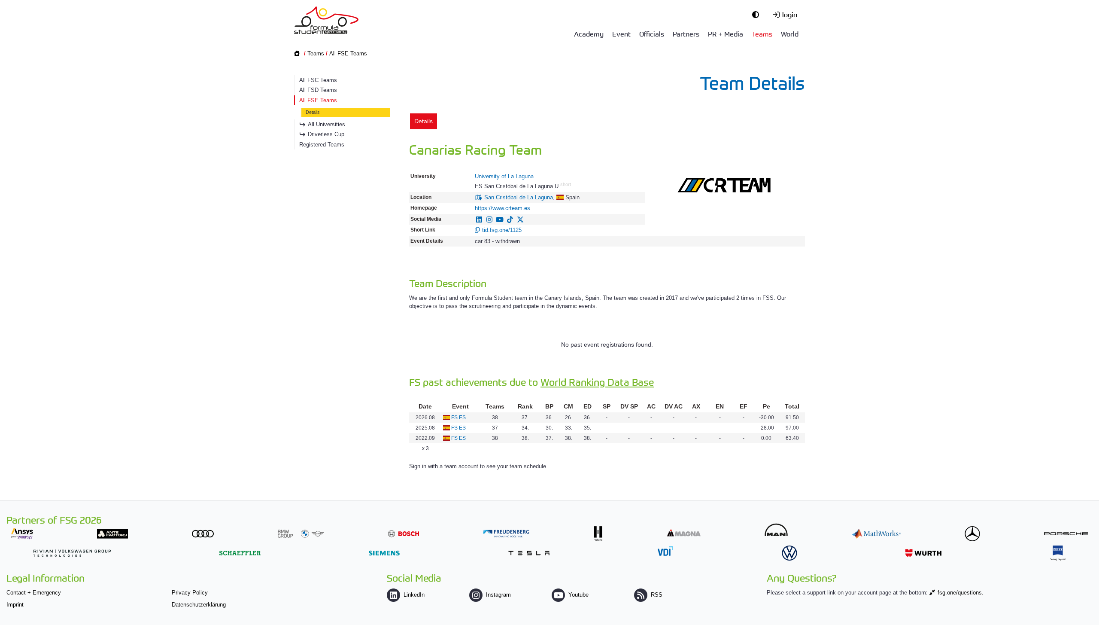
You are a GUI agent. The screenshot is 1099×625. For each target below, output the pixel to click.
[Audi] (203, 533)
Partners (686, 33)
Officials (651, 33)
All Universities (326, 124)
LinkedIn (414, 594)
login (789, 14)
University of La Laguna (504, 176)
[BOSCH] (403, 533)
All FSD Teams (318, 90)
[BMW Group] (301, 533)
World (789, 33)
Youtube (578, 594)
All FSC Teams (318, 80)
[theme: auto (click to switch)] (757, 14)
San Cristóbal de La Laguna (518, 197)
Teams (762, 33)
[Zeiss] (1058, 553)
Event (621, 33)
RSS (656, 594)
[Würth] (923, 553)
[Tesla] (529, 553)
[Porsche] (1066, 533)
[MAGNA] (684, 532)
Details (313, 112)
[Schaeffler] (240, 553)
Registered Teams (321, 144)
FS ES (458, 418)
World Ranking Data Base (597, 381)
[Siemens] (384, 553)
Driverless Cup (326, 134)
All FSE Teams (348, 53)
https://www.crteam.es (502, 208)
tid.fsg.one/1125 (502, 230)
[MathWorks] (876, 533)
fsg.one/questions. (961, 592)
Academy (589, 33)
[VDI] (665, 550)
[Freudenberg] (506, 533)
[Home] (326, 20)
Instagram (498, 594)
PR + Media (725, 33)
